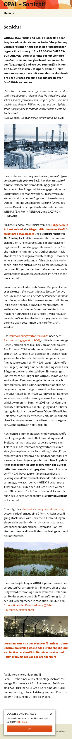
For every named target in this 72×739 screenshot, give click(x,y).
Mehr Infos (21, 721)
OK (29, 728)
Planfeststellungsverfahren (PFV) (42, 509)
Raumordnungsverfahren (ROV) (29, 336)
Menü (7, 13)
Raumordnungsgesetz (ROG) (22, 340)
